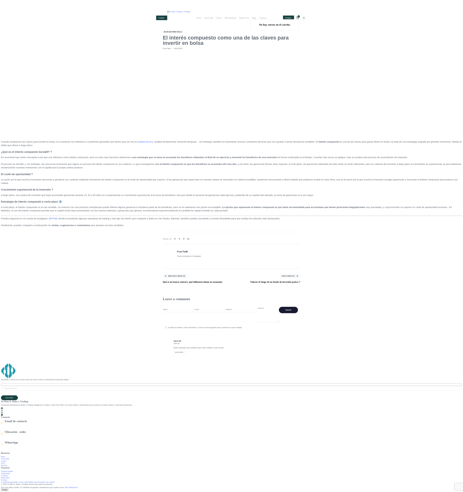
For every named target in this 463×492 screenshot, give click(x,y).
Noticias (4, 465)
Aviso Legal (23, 482)
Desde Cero (244, 18)
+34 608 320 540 (11, 447)
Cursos (219, 18)
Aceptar (4, 490)
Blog (254, 18)
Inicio (198, 18)
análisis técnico (145, 142)
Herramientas (230, 18)
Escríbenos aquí (11, 426)
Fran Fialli (208, 18)
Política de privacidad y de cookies (41, 482)
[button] (304, 18)
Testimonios (5, 473)
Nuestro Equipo (7, 471)
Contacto (263, 18)
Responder (179, 352)
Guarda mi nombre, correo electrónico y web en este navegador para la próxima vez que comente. (205, 327)
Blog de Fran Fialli (173, 32)
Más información (71, 487)
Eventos (4, 480)
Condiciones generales (9, 482)
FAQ (3, 463)
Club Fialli (5, 459)
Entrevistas (5, 478)
